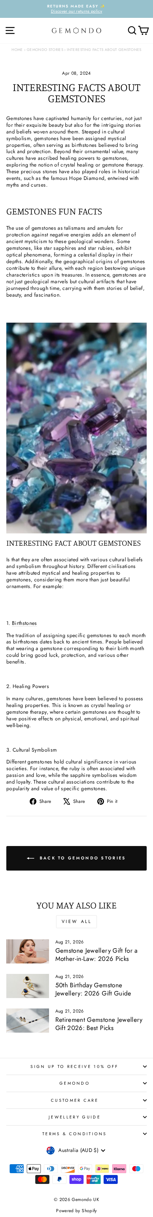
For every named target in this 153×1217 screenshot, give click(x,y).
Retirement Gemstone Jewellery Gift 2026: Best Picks (99, 1023)
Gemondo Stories (45, 49)
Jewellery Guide (75, 1117)
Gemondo (74, 1083)
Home (17, 49)
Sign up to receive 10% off (74, 1066)
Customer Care (74, 1100)
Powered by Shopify (76, 1210)
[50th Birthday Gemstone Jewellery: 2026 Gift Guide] (27, 986)
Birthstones (24, 623)
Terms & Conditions (74, 1134)
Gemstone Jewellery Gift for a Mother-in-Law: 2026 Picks (96, 954)
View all (77, 921)
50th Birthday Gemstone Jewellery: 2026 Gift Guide (93, 989)
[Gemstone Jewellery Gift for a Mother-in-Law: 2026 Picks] (27, 951)
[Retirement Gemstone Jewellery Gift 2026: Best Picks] (27, 1020)
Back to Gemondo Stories (81, 858)
